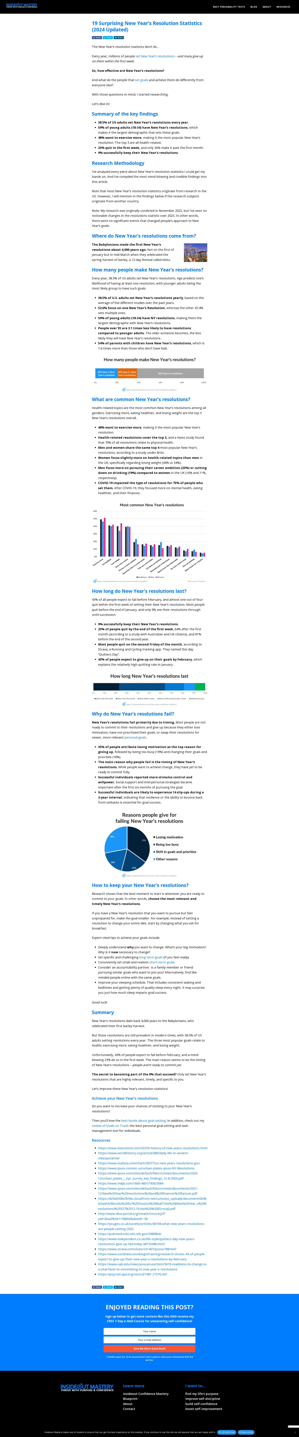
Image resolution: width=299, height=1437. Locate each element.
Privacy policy (246, 1432)
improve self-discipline (202, 1399)
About (127, 1404)
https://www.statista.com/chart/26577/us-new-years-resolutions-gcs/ (149, 1163)
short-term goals (162, 962)
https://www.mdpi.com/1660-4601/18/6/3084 (130, 1183)
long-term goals (151, 957)
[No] (295, 1432)
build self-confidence (201, 1404)
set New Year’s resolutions (155, 56)
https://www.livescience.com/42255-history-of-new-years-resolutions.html (152, 1148)
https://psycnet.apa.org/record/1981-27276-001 (132, 1274)
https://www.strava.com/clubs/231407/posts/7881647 (137, 1249)
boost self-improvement (203, 1409)
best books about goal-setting (143, 1120)
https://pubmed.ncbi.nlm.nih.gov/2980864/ (129, 1234)
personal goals (135, 737)
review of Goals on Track (110, 1126)
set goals (141, 80)
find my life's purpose (201, 1394)
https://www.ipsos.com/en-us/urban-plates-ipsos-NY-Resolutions (146, 1168)
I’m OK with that (227, 1432)
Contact (129, 1409)
